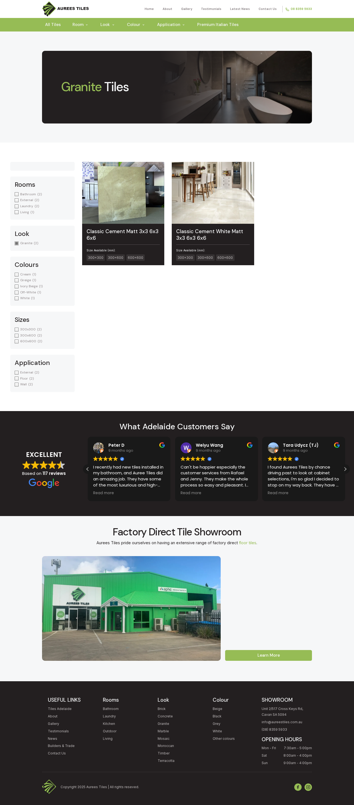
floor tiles (247, 542)
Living (108, 738)
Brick (162, 709)
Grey (216, 724)
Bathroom (111, 709)
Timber (164, 753)
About (167, 9)
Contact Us (268, 9)
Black (217, 716)
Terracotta (166, 761)
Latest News (240, 9)
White (217, 731)
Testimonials (211, 9)
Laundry (109, 716)
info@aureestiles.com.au (282, 722)
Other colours (224, 738)
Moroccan (166, 746)
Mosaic (164, 738)
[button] (345, 469)
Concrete (165, 716)
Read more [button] (103, 493)
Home (149, 9)
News (52, 738)
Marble (163, 731)
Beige (217, 709)
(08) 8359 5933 (274, 729)
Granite (163, 724)
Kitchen (109, 724)
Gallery (186, 9)
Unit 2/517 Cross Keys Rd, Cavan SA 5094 (282, 712)
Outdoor (109, 731)
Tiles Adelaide (60, 709)
